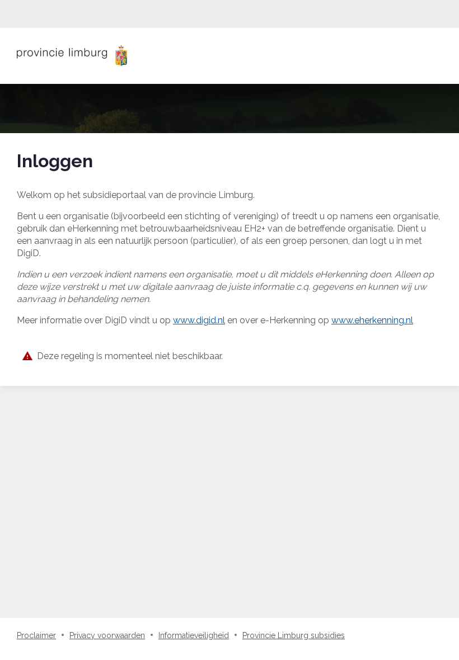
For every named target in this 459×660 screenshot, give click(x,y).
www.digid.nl (199, 320)
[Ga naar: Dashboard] (72, 56)
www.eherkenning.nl (372, 320)
